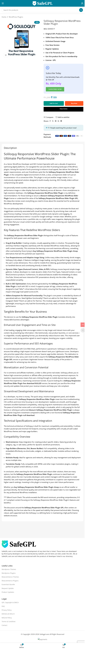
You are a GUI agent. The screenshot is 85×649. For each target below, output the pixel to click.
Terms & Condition (8, 621)
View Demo (63, 109)
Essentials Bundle (8, 584)
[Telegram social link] (61, 121)
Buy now (74, 103)
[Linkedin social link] (58, 121)
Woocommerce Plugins (10, 581)
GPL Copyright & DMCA (10, 602)
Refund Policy (7, 618)
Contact (4, 625)
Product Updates (8, 592)
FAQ (3, 606)
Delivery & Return (8, 614)
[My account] (82, 3)
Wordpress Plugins (9, 573)
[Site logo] (42, 3)
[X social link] (52, 121)
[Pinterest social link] (55, 121)
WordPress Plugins (16, 17)
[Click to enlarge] (5, 55)
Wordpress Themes (9, 569)
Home (4, 17)
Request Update (8, 588)
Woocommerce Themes (10, 577)
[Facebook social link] (50, 121)
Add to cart (54, 103)
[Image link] (19, 544)
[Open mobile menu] (3, 3)
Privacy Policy (7, 610)
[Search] (81, 10)
